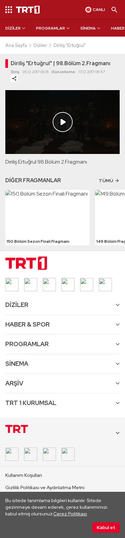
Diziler (40, 45)
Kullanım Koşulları (23, 475)
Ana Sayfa (16, 45)
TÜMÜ (106, 181)
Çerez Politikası (70, 514)
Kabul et (106, 527)
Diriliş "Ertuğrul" (70, 45)
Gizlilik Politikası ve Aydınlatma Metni (44, 487)
